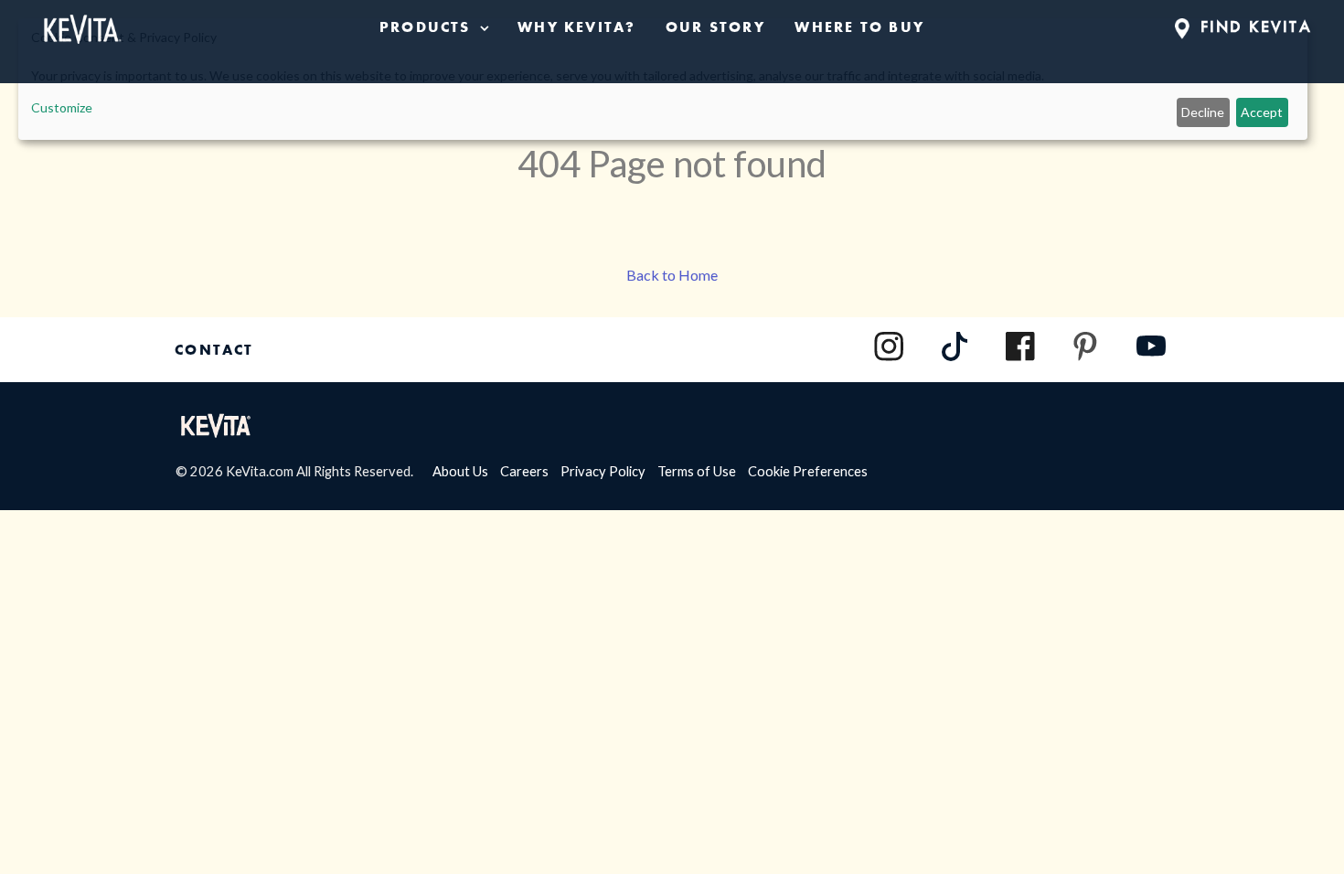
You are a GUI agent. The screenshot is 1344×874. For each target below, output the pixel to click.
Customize (61, 107)
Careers (530, 471)
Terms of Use (702, 471)
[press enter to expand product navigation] (481, 27)
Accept (1262, 112)
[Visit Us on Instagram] (888, 346)
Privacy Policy (608, 471)
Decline (1202, 112)
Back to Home (672, 274)
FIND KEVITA (1252, 26)
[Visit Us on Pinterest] (1085, 346)
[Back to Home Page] (80, 25)
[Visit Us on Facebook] (1020, 346)
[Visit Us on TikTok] (956, 355)
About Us (466, 471)
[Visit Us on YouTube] (1151, 355)
